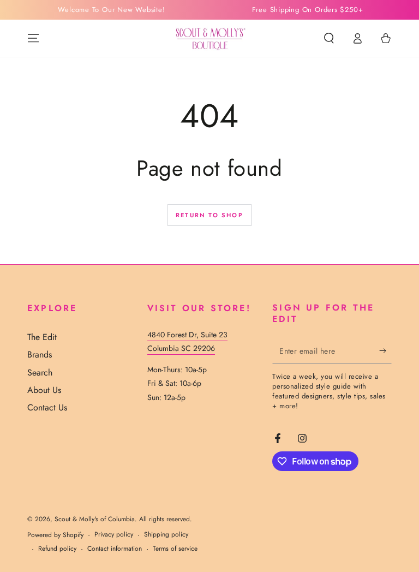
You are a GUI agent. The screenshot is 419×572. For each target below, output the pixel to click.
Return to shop (209, 215)
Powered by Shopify (55, 535)
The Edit (42, 337)
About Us (44, 390)
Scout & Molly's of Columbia (95, 519)
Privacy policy (113, 534)
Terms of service (175, 548)
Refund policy (57, 548)
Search (39, 372)
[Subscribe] (385, 351)
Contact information (114, 548)
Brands (39, 354)
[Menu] (33, 38)
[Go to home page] (209, 38)
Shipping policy (166, 534)
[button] (329, 38)
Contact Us (47, 407)
